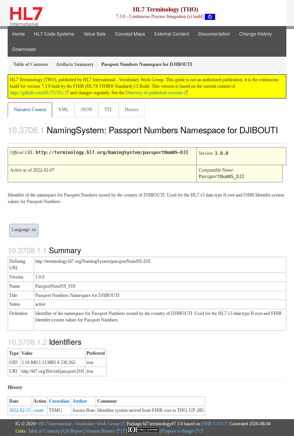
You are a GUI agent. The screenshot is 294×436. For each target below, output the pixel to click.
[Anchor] (12, 138)
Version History (101, 431)
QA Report (73, 431)
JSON (86, 109)
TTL (109, 109)
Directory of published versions (154, 92)
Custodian (59, 401)
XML (63, 109)
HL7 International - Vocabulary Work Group (79, 423)
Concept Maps (130, 33)
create (38, 410)
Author (79, 401)
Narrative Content (30, 109)
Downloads (24, 49)
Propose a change (178, 431)
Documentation (214, 33)
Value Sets (94, 33)
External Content (171, 33)
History (132, 109)
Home (18, 33)
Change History (255, 33)
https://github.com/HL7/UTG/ (37, 92)
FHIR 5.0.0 (211, 423)
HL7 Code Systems (54, 33)
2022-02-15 (20, 410)
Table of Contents (44, 431)
